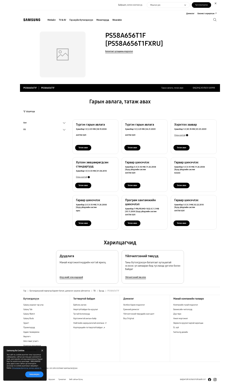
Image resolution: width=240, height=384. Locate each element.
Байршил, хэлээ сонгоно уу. (130, 5)
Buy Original (128, 318)
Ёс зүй (176, 327)
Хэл (25, 123)
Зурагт (26, 323)
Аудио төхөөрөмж (31, 332)
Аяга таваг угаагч (30, 341)
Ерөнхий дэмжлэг (131, 309)
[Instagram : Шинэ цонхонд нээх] (215, 379)
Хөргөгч (27, 336)
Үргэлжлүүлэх (201, 5)
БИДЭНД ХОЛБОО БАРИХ (204, 88)
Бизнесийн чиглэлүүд (182, 309)
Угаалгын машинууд (32, 346)
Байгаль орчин (79, 305)
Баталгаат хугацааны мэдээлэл (119, 51)
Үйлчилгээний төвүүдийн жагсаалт (138, 314)
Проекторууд (29, 327)
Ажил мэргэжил (180, 318)
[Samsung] (31, 20)
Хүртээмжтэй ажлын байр (84, 318)
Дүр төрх (177, 314)
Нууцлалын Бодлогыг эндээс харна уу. (27, 368)
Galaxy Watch (29, 314)
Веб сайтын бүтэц (76, 379)
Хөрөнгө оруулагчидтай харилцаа (188, 323)
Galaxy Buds (28, 318)
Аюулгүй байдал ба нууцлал (85, 309)
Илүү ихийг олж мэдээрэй (71, 277)
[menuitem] (51, 20)
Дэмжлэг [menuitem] (190, 13)
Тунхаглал (62, 379)
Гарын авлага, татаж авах (172, 88)
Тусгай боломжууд (81, 314)
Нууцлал (51, 379)
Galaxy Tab (27, 309)
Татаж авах (83, 147)
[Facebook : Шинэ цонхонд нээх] (209, 379)
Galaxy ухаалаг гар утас (33, 305)
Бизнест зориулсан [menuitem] (206, 13)
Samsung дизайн (180, 332)
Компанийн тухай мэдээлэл (185, 305)
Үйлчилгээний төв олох (135, 277)
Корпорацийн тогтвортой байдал (88, 327)
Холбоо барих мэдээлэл (134, 305)
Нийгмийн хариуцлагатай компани (89, 323)
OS (24, 129)
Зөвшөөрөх (34, 374)
